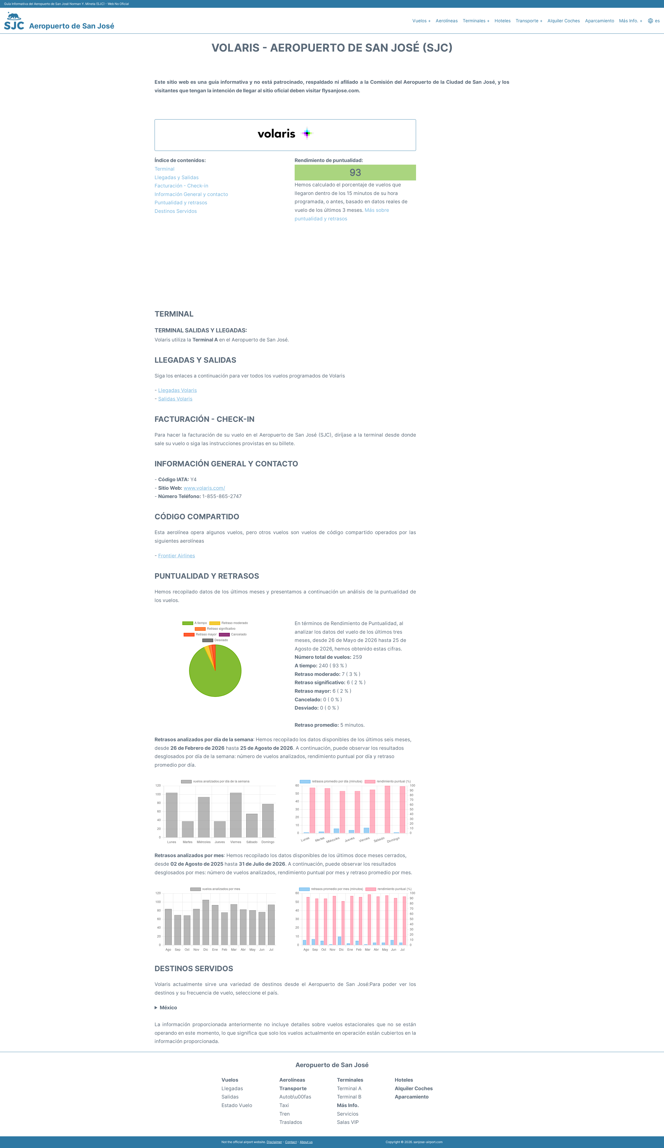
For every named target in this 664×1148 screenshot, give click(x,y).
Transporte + (529, 20)
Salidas (230, 1097)
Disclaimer (274, 1142)
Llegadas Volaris (177, 390)
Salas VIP (348, 1122)
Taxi (284, 1105)
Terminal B (349, 1097)
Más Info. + (630, 20)
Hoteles (503, 20)
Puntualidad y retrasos (181, 202)
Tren (284, 1114)
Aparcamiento (599, 20)
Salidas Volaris (175, 399)
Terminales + (476, 20)
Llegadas (232, 1088)
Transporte (293, 1088)
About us (306, 1142)
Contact (291, 1142)
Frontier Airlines (176, 555)
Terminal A (349, 1088)
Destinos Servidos (176, 211)
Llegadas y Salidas (177, 177)
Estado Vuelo (237, 1105)
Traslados (290, 1122)
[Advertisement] (285, 265)
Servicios (347, 1114)
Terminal (165, 169)
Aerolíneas (447, 20)
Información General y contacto (191, 194)
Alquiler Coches (564, 20)
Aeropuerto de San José (71, 26)
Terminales (350, 1080)
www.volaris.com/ (204, 488)
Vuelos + (421, 20)
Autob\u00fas (295, 1097)
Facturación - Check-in (181, 186)
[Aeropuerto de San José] (14, 21)
